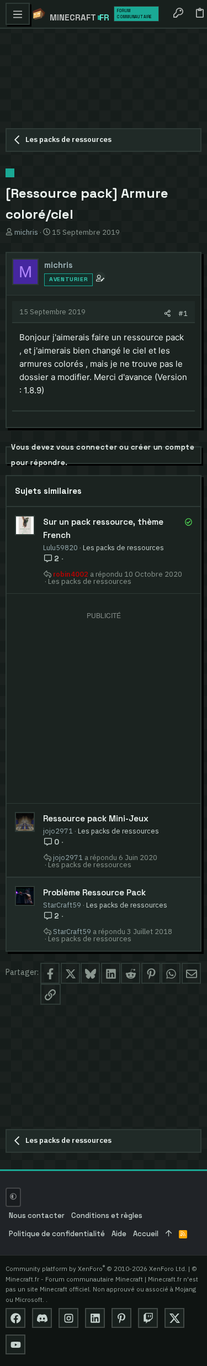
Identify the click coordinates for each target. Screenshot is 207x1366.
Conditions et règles (106, 1215)
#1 (183, 313)
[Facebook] (15, 1318)
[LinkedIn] (95, 1318)
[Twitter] (174, 1318)
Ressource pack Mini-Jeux (95, 818)
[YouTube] (15, 1344)
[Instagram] (68, 1318)
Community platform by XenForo (96, 1268)
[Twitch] (148, 1318)
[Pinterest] (121, 1318)
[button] (18, 14)
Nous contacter (37, 1215)
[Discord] (42, 1318)
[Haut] (169, 1234)
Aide (119, 1233)
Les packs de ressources (123, 547)
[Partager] (167, 313)
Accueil (145, 1233)
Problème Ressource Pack (94, 892)
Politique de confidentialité (57, 1233)
